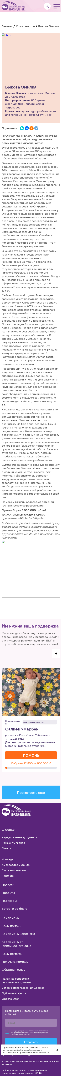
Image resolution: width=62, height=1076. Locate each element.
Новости (8, 885)
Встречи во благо (15, 908)
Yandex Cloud (26, 1070)
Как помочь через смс (18, 934)
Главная (7, 26)
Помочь (31, 755)
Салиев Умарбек (21, 729)
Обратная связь (13, 969)
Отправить (31, 1041)
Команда (7, 859)
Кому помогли (25, 26)
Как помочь (10, 918)
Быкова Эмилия (21, 87)
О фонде (8, 829)
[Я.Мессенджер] (22, 128)
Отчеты (7, 848)
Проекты (8, 893)
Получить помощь (15, 961)
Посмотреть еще (31, 792)
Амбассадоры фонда (16, 864)
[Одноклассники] (31, 128)
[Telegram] (36, 128)
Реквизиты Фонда (13, 842)
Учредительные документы (20, 837)
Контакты (8, 875)
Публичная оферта (14, 993)
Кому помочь (11, 926)
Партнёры (9, 900)
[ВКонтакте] (27, 128)
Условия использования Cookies (23, 987)
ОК (58, 1049)
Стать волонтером (14, 870)
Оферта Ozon (10, 998)
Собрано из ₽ (31, 763)
